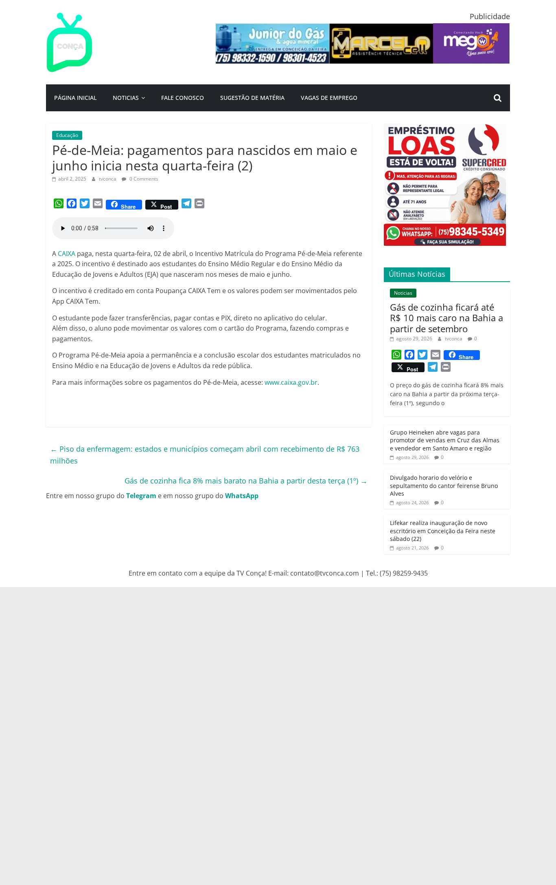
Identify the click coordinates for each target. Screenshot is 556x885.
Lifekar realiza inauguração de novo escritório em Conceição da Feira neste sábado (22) (442, 531)
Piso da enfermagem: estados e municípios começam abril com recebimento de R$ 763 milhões (204, 455)
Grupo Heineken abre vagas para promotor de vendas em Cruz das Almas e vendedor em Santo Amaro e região (444, 440)
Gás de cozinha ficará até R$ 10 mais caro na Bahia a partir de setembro (446, 318)
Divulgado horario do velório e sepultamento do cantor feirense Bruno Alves (444, 485)
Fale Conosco (182, 98)
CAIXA (67, 253)
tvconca (108, 178)
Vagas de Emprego (329, 98)
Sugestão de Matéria (252, 98)
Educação (67, 135)
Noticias (126, 98)
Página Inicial (75, 98)
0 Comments (143, 178)
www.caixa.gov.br (291, 382)
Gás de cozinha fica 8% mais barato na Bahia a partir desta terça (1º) (246, 481)
